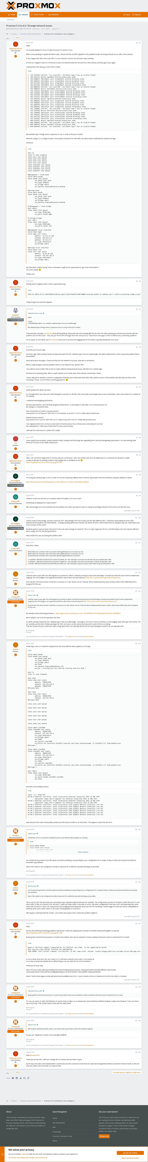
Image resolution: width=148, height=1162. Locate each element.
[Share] (136, 43)
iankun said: (32, 595)
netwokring (35, 29)
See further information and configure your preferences (27, 1158)
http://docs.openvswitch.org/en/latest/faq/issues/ (103, 578)
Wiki (54, 1127)
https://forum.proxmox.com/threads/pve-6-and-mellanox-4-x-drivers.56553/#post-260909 (57, 482)
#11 (139, 543)
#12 (139, 573)
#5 (140, 387)
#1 (140, 43)
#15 (139, 829)
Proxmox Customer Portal (62, 1136)
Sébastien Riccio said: (35, 313)
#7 (140, 455)
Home (55, 1118)
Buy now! (105, 1136)
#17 (139, 924)
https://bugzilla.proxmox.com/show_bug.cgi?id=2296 (44, 462)
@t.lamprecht (34, 1055)
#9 (140, 495)
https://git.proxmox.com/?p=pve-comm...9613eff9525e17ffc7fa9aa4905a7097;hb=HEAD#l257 (88, 613)
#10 (139, 518)
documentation (89, 636)
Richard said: (32, 886)
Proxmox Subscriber (17, 320)
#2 (140, 281)
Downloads (57, 1132)
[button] (45, 14)
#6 (140, 437)
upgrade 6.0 (55, 29)
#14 (139, 643)
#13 (139, 591)
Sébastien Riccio (13, 29)
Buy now (72, 636)
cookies (23, 1154)
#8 (140, 475)
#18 (139, 987)
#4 (140, 347)
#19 (139, 1021)
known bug (49, 333)
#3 (140, 309)
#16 (139, 882)
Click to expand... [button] (83, 852)
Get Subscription (59, 1123)
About (55, 1141)
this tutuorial (53, 340)
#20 (139, 1052)
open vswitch (45, 29)
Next (17, 38)
